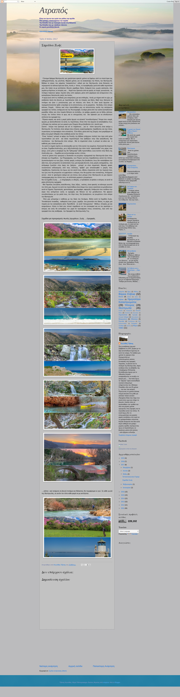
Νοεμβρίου (127, 467)
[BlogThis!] (84, 565)
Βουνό (121, 297)
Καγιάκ (120, 310)
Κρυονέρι (135, 312)
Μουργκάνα (131, 112)
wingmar (106, 682)
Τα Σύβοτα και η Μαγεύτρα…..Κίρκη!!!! (133, 270)
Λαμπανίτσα (131, 204)
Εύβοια (121, 299)
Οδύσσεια (134, 319)
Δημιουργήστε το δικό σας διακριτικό (128, 448)
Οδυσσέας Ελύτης (46, 31)
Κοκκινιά (127, 312)
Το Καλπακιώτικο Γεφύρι (130, 477)
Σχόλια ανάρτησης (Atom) (58, 671)
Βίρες (129, 291)
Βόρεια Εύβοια (127, 294)
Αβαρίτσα (121, 291)
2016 (123, 492)
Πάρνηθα (121, 321)
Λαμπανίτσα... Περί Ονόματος (132, 166)
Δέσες (136, 296)
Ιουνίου (125, 471)
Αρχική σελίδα (75, 666)
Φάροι (135, 325)
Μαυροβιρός (131, 251)
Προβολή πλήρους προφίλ (128, 435)
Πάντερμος (131, 148)
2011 (123, 508)
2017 (123, 465)
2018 (123, 461)
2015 (123, 495)
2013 (123, 502)
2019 (123, 458)
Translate (134, 534)
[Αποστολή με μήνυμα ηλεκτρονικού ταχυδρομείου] (82, 565)
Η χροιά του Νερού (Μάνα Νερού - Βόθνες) (133, 131)
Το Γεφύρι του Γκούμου (132, 187)
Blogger (117, 682)
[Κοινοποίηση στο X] (86, 565)
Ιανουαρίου (127, 487)
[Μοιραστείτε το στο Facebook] (88, 565)
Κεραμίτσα (129, 310)
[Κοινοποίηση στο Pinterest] (90, 565)
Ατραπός (53, 10)
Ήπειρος (129, 305)
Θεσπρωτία (125, 308)
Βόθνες (136, 291)
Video (121, 328)
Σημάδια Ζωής (127, 480)
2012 (123, 505)
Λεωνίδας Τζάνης (127, 343)
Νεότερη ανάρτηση (48, 666)
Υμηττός (128, 325)
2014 (123, 498)
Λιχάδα (129, 234)
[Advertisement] (76, 647)
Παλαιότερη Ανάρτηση (103, 666)
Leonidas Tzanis (123, 444)
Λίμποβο (134, 315)
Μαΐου (125, 474)
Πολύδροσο (131, 321)
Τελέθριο (121, 325)
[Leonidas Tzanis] (119, 446)
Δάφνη (129, 296)
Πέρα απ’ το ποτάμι (131, 215)
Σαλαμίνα (134, 323)
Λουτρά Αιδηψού (124, 317)
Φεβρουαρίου (128, 484)
